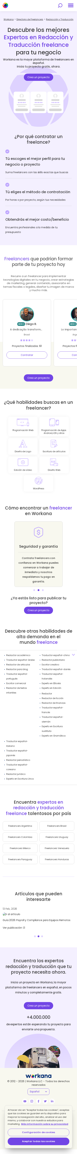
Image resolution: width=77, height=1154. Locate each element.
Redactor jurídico (15, 774)
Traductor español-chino (56, 655)
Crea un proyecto (38, 77)
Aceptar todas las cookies (38, 1141)
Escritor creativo (50, 664)
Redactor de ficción (52, 698)
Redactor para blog (17, 669)
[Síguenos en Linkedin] (52, 1101)
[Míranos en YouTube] (25, 1101)
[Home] (5, 5)
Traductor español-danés (56, 669)
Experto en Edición (51, 688)
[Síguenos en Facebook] (38, 1101)
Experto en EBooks (51, 683)
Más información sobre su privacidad (44, 1124)
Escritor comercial (16, 683)
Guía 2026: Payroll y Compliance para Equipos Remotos (36, 920)
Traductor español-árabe (20, 659)
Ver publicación (12, 928)
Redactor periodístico (18, 760)
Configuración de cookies (38, 1132)
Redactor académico (18, 655)
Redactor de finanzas (54, 702)
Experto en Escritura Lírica (20, 778)
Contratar (27, 355)
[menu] (70, 5)
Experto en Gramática (54, 735)
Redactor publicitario (53, 659)
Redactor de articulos (18, 664)
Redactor (47, 693)
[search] (60, 5)
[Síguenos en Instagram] (31, 1101)
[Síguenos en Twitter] (45, 1101)
